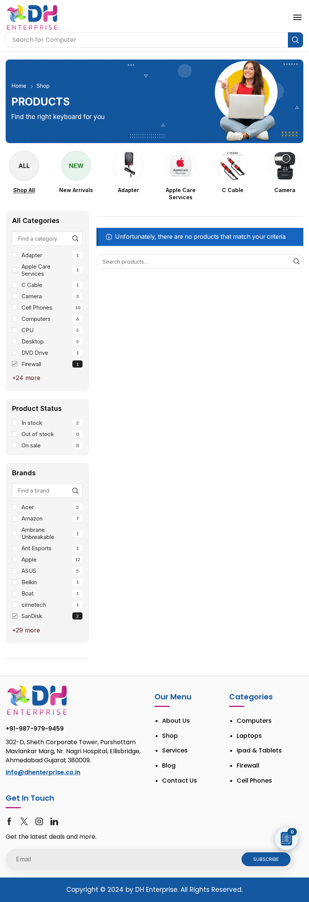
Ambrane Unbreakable (50, 533)
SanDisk (50, 616)
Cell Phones (50, 307)
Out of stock (50, 434)
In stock (50, 422)
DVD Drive (50, 352)
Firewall (50, 364)
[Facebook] (9, 821)
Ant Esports (50, 548)
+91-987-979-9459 (35, 728)
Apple (50, 559)
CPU (50, 330)
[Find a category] (75, 239)
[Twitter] (24, 821)
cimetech (50, 604)
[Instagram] (39, 821)
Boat (50, 593)
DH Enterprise (156, 889)
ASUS (50, 570)
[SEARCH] (296, 262)
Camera (50, 296)
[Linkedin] (54, 821)
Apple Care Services (50, 270)
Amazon (50, 518)
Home (19, 85)
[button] (297, 17)
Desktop (50, 341)
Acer (50, 507)
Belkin (50, 582)
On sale (50, 445)
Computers (50, 318)
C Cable (50, 284)
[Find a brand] (75, 491)
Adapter (50, 255)
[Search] (295, 39)
